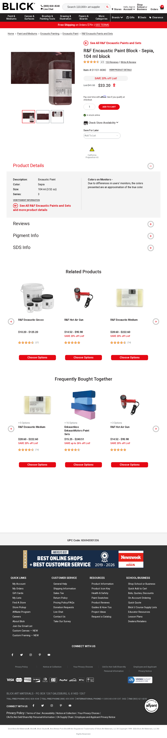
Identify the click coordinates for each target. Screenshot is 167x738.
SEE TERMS (102, 24)
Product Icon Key (101, 588)
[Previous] (11, 321)
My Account (19, 583)
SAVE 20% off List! (106, 78)
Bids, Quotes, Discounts (141, 593)
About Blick (19, 621)
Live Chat (58, 611)
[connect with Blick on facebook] (12, 656)
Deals (143, 17)
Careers (17, 616)
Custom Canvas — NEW (25, 630)
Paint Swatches (100, 597)
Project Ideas (99, 611)
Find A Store (19, 602)
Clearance (157, 17)
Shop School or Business (141, 583)
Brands (116, 17)
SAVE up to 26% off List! (77, 443)
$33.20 (104, 85)
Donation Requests (63, 607)
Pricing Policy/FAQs (63, 602)
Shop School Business (142, 7)
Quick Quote (134, 602)
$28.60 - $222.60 (120, 332)
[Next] (156, 321)
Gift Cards (18, 593)
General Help (60, 583)
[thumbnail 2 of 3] (42, 116)
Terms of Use (33, 713)
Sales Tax (58, 593)
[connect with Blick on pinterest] (40, 656)
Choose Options (37, 357)
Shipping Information (64, 588)
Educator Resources (139, 611)
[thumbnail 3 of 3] (57, 116)
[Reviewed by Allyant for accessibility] (151, 706)
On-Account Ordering (139, 597)
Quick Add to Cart (137, 588)
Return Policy (60, 597)
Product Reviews (101, 602)
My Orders (18, 588)
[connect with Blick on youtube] (49, 656)
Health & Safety (100, 593)
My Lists (17, 597)
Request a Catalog (101, 616)
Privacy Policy (21, 667)
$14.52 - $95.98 (73, 332)
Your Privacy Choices (83, 667)
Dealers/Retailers (137, 621)
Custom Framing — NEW (26, 635)
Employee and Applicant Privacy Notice (145, 669)
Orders (154, 9)
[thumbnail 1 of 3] (28, 116)
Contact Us (59, 616)
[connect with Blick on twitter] (21, 656)
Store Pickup (19, 607)
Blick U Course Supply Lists (142, 607)
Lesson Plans (135, 616)
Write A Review (128, 62)
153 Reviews (112, 62)
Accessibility (48, 713)
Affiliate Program (21, 611)
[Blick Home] (19, 7)
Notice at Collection (52, 667)
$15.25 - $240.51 (74, 439)
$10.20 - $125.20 (28, 332)
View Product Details (120, 70)
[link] (47, 9)
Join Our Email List (22, 626)
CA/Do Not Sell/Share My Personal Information (114, 669)
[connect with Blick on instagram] (30, 656)
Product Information (103, 583)
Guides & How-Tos (102, 607)
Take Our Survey (62, 621)
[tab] (83, 165)
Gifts (132, 17)
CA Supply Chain (65, 717)
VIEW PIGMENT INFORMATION (26, 200)
